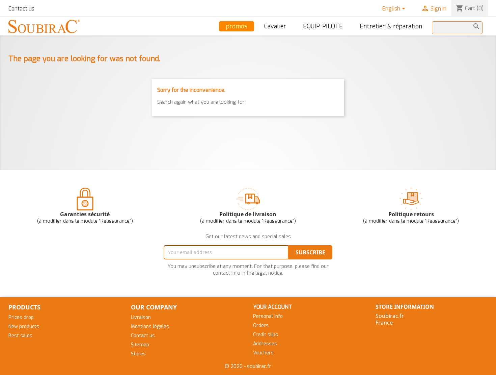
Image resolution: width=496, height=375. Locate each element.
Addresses (265, 344)
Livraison (141, 317)
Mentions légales (150, 326)
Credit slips (265, 334)
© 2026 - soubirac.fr (248, 366)
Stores (138, 354)
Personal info (268, 316)
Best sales (20, 335)
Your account (272, 306)
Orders (261, 325)
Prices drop (21, 317)
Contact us (21, 8)
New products (23, 326)
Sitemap (140, 345)
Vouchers (263, 353)
